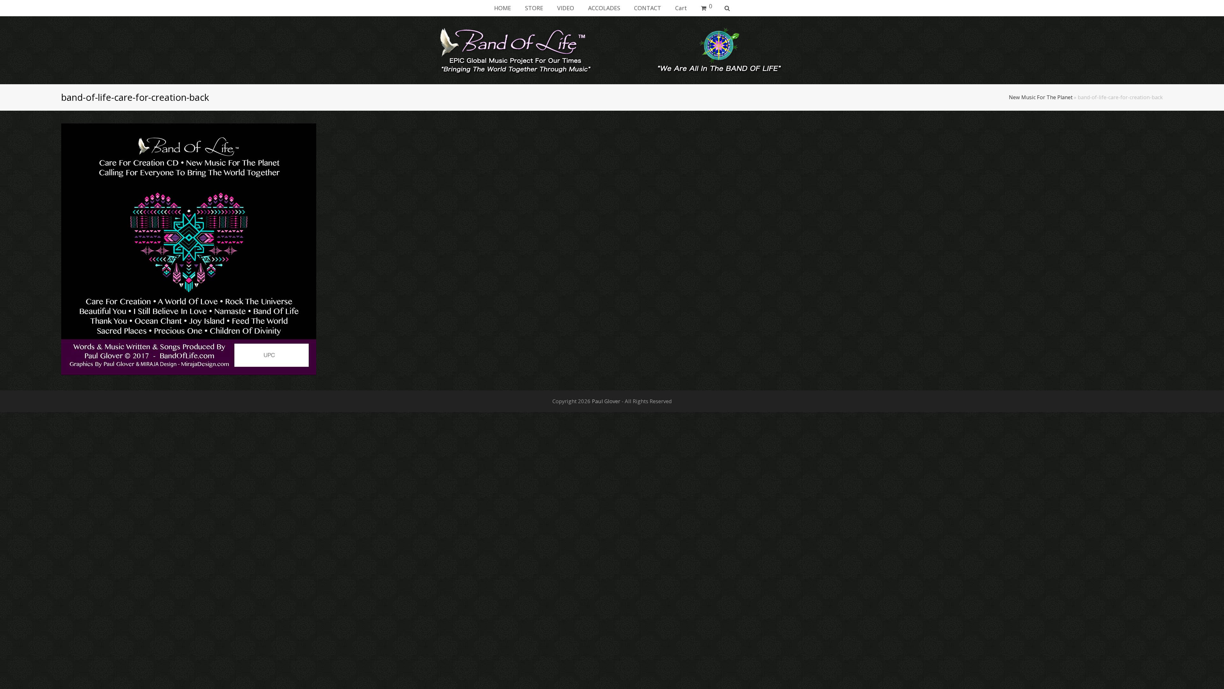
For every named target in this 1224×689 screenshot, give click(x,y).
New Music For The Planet (1041, 97)
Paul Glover (606, 401)
